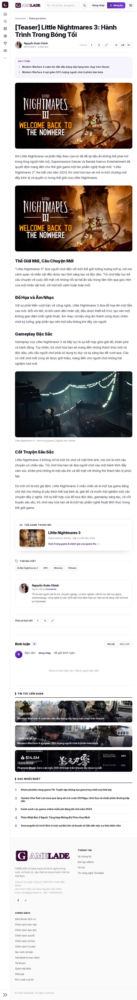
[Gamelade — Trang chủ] (5, 5)
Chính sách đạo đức (26, 930)
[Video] (5, 50)
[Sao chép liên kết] (106, 45)
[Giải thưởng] (5, 43)
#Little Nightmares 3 (27, 568)
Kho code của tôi (24, 979)
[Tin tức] (5, 35)
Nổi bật (111, 644)
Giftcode (19, 974)
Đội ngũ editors (86, 862)
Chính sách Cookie (25, 946)
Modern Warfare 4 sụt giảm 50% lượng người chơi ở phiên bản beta (62, 72)
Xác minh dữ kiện (24, 952)
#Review (58, 568)
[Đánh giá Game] (5, 28)
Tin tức (81, 867)
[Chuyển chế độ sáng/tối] (85, 5)
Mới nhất (124, 644)
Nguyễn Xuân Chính (36, 43)
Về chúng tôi (84, 856)
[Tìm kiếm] (5, 21)
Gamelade (20, 18)
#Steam (72, 568)
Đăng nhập (98, 5)
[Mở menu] (130, 5)
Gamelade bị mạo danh (27, 957)
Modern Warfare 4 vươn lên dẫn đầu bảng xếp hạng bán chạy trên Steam (65, 66)
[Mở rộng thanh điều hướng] (5, 994)
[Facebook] (92, 45)
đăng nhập (45, 653)
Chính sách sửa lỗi (25, 935)
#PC (46, 568)
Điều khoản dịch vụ (25, 919)
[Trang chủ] (5, 13)
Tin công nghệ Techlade (91, 873)
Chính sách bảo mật (25, 924)
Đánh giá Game (37, 18)
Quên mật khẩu (23, 968)
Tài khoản (20, 963)
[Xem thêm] (5, 57)
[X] (99, 45)
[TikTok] (26, 900)
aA (122, 45)
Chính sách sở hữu (25, 941)
